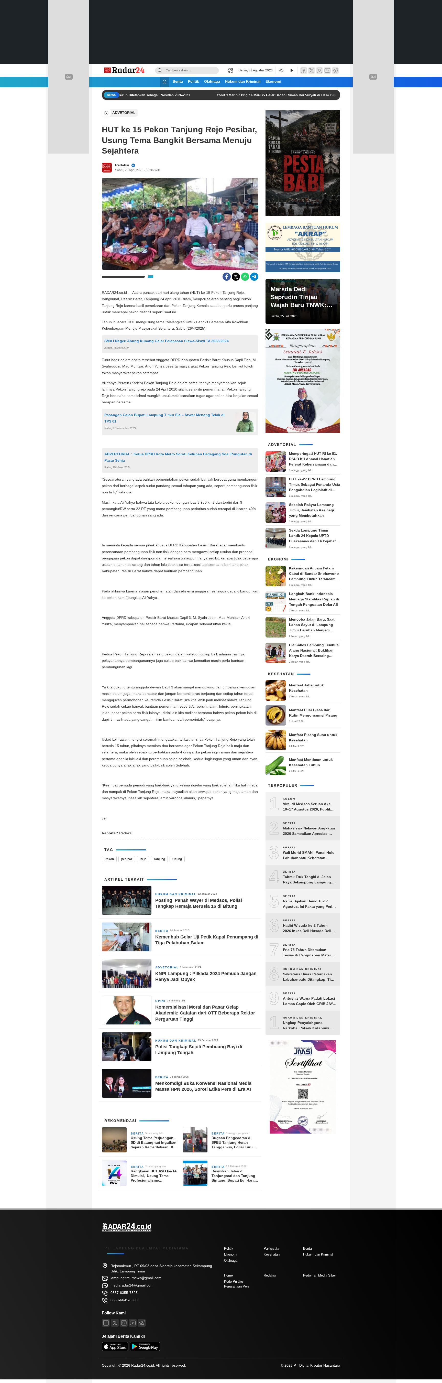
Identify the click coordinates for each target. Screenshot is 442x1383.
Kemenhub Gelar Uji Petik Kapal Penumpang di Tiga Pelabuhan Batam (206, 939)
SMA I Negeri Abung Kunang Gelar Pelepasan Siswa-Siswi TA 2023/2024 (166, 341)
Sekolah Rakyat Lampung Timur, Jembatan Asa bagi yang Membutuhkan (311, 510)
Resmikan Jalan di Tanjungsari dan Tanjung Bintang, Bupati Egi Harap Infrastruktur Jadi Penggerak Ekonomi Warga (235, 1176)
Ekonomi (273, 81)
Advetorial (124, 113)
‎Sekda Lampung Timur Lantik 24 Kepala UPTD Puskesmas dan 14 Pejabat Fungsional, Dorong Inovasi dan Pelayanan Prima (313, 541)
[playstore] (145, 1350)
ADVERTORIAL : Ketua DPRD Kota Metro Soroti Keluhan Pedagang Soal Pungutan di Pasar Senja (178, 457)
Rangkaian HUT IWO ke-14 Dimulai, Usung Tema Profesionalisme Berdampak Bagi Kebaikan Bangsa (154, 1176)
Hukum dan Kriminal (242, 81)
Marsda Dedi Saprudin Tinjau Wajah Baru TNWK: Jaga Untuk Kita (298, 297)
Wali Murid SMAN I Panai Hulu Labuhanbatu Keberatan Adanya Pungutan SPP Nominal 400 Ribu (309, 855)
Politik (193, 81)
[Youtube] (133, 1323)
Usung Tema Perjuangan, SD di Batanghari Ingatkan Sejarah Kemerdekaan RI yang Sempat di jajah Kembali (153, 1143)
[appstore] (115, 1350)
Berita (178, 81)
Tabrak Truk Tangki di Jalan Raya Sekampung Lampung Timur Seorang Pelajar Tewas (308, 880)
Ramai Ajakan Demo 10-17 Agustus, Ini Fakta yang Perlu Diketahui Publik (309, 904)
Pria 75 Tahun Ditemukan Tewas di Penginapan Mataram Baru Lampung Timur (309, 953)
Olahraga (212, 81)
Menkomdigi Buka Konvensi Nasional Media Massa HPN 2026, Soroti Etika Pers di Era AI (203, 1086)
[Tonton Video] (292, 70)
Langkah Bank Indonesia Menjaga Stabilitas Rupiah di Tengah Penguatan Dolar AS (314, 599)
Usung (177, 859)
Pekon (109, 859)
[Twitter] (311, 70)
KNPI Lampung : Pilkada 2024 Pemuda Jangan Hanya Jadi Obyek (206, 976)
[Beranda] (164, 82)
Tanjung (159, 859)
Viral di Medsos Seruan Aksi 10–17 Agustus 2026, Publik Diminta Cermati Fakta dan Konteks (307, 807)
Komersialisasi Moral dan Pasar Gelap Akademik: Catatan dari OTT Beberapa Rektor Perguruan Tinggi (205, 1013)
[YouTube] (327, 70)
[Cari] (159, 70)
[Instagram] (319, 70)
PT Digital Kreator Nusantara (317, 1365)
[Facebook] (303, 70)
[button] (232, 70)
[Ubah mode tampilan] (280, 70)
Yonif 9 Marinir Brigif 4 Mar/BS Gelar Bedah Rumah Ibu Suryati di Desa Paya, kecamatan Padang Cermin (296, 95)
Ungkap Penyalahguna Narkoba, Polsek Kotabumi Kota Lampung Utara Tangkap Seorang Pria (309, 1026)
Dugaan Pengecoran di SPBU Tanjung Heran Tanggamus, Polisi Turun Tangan (233, 1143)
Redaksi (122, 165)
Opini (160, 1000)
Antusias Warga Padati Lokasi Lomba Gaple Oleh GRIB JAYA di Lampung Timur (309, 1001)
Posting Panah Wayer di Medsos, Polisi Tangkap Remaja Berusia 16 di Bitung (198, 903)
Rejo (143, 859)
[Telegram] (335, 70)
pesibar (126, 859)
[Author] (107, 167)
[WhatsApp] (245, 277)
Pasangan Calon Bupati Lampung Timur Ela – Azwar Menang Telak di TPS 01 (164, 418)
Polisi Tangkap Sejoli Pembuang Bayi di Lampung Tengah (198, 1049)
